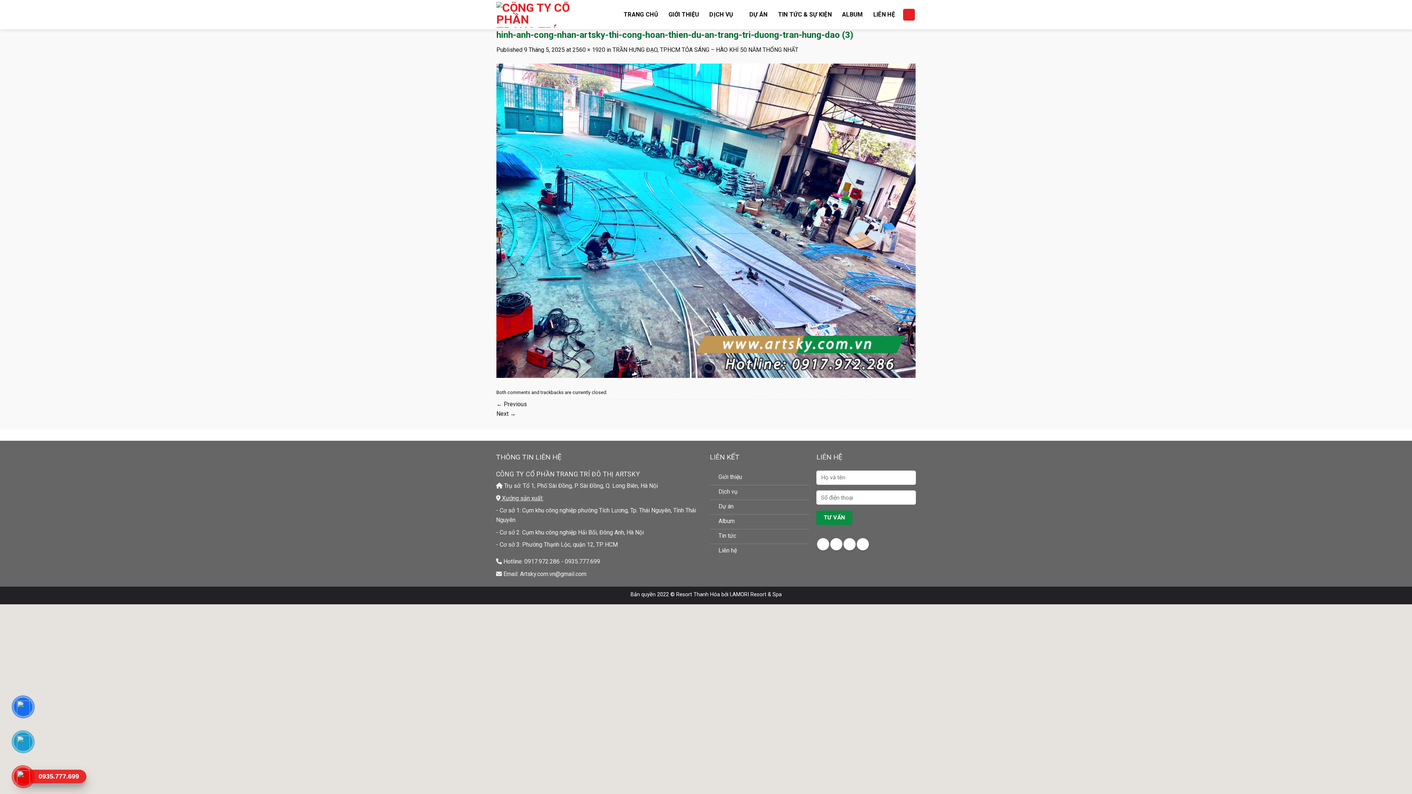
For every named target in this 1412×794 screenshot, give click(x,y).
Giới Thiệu (683, 14)
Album (852, 14)
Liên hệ (884, 14)
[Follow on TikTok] (850, 544)
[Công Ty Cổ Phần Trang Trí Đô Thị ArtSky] (533, 14)
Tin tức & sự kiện (805, 14)
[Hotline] (23, 776)
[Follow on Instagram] (836, 544)
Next (506, 413)
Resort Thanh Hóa (698, 594)
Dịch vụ (721, 14)
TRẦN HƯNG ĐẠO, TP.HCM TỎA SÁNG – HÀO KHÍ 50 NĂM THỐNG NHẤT (705, 49)
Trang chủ (641, 14)
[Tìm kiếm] (909, 15)
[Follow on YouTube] (863, 544)
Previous (511, 404)
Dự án (758, 14)
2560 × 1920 (589, 49)
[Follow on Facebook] (823, 544)
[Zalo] (23, 741)
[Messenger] (23, 706)
